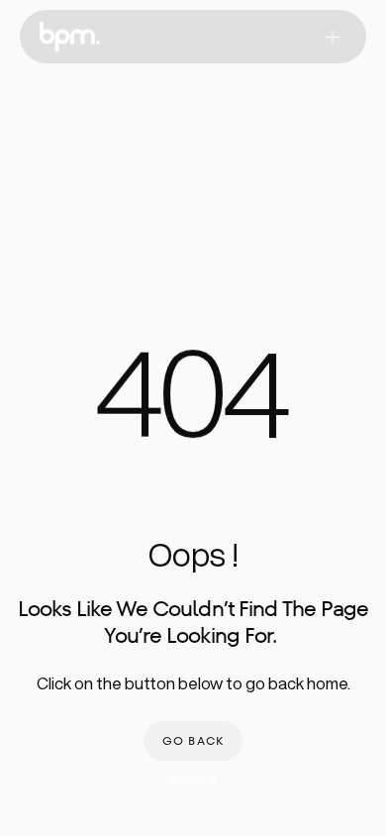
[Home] (70, 37)
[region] (193, 405)
